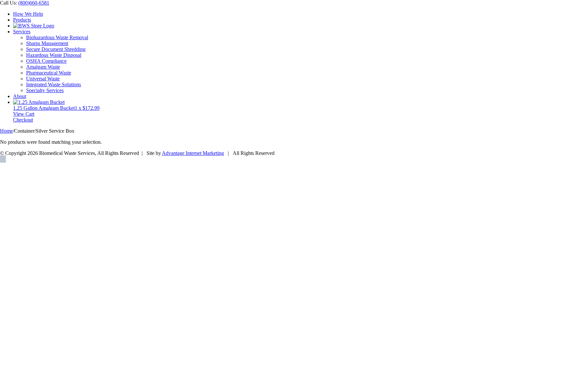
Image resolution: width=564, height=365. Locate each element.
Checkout (23, 120)
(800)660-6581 (33, 3)
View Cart (23, 114)
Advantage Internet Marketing (193, 153)
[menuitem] (288, 14)
